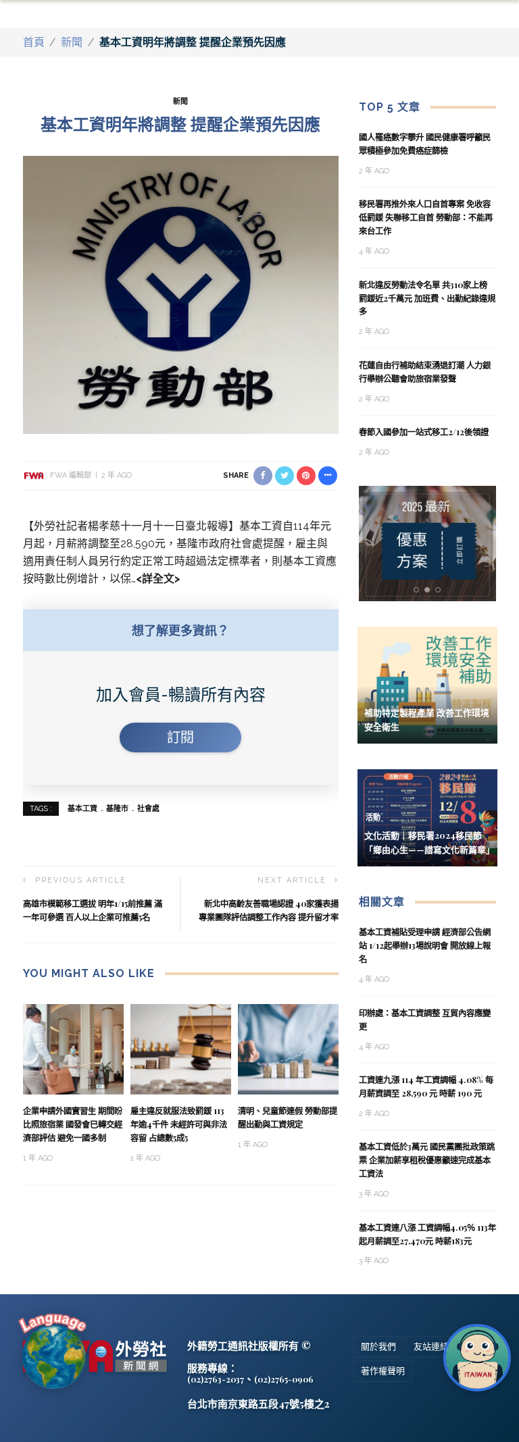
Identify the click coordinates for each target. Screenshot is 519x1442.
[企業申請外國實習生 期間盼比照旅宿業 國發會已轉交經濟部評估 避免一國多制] (73, 1048)
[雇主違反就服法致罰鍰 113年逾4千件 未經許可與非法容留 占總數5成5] (180, 1048)
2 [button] (429, 590)
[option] (428, 543)
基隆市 (117, 808)
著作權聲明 (383, 1371)
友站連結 (431, 1346)
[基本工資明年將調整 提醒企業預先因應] (181, 293)
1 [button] (418, 590)
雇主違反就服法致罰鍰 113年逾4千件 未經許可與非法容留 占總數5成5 (178, 1124)
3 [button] (440, 590)
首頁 (34, 42)
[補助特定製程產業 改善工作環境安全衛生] (427, 684)
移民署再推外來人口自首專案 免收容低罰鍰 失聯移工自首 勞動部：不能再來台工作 (426, 217)
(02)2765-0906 (284, 1379)
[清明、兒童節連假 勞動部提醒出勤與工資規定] (288, 1048)
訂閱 (180, 737)
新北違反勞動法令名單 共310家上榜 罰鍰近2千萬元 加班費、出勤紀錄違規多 (427, 298)
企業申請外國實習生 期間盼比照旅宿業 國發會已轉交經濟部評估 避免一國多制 (72, 1124)
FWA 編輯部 (70, 475)
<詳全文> (158, 578)
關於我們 (378, 1346)
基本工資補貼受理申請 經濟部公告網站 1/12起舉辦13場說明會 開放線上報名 (425, 945)
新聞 (71, 42)
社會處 (148, 808)
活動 (373, 817)
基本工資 (82, 808)
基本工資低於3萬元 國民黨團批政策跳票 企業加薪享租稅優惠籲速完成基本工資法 (427, 1160)
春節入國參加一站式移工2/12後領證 (424, 431)
